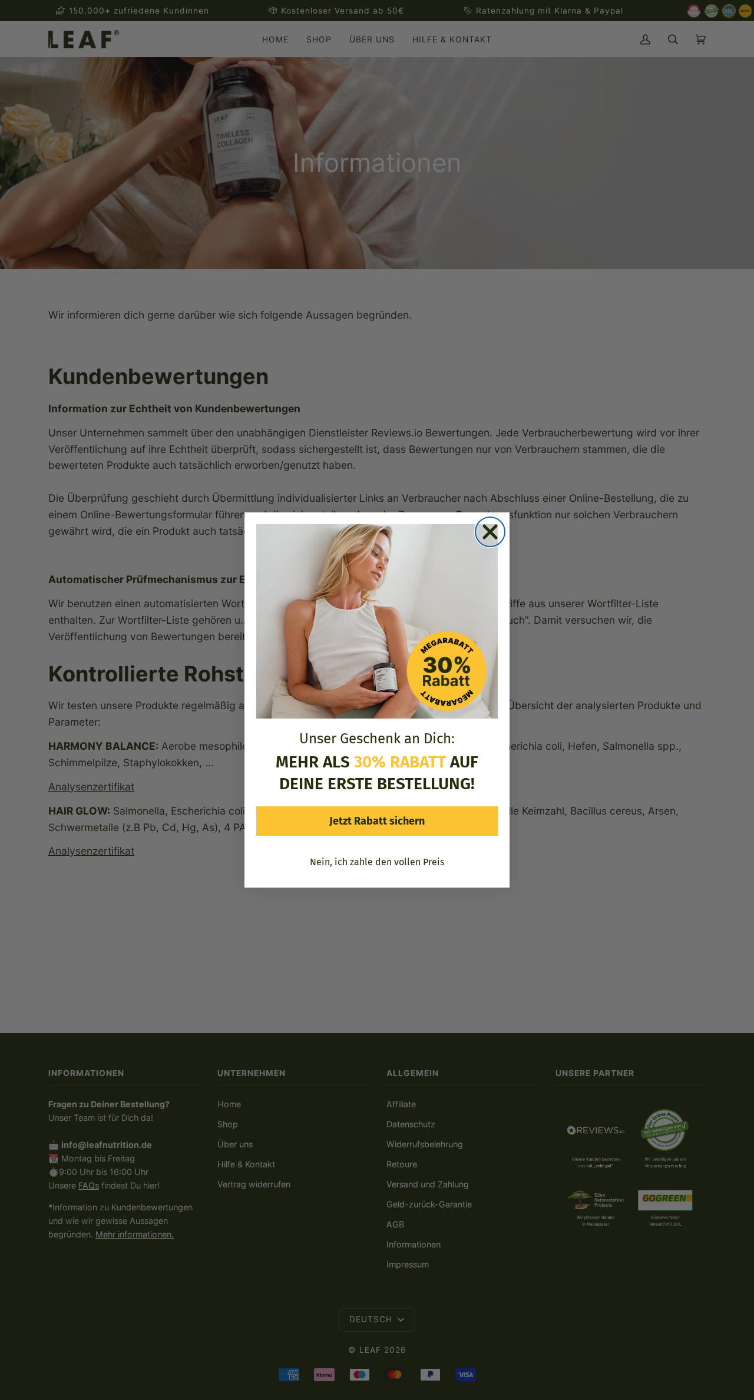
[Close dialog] (490, 532)
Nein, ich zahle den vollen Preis (377, 862)
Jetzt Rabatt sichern (377, 821)
